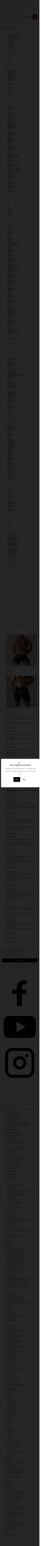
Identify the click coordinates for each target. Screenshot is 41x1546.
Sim (17, 779)
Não (24, 779)
